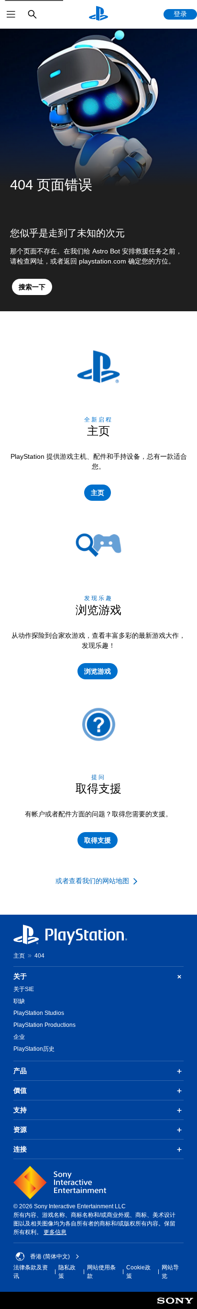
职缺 (19, 1001)
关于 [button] (20, 976)
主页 (19, 955)
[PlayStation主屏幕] (98, 14)
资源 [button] (20, 1129)
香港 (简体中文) (50, 1256)
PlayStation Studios (38, 1013)
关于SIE (23, 989)
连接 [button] (20, 1149)
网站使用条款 (101, 1271)
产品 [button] (20, 1071)
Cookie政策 (138, 1271)
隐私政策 (67, 1271)
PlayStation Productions (44, 1025)
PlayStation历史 (34, 1048)
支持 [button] (20, 1110)
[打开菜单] (11, 14)
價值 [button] (20, 1090)
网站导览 (170, 1271)
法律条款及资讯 (30, 1271)
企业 (19, 1037)
